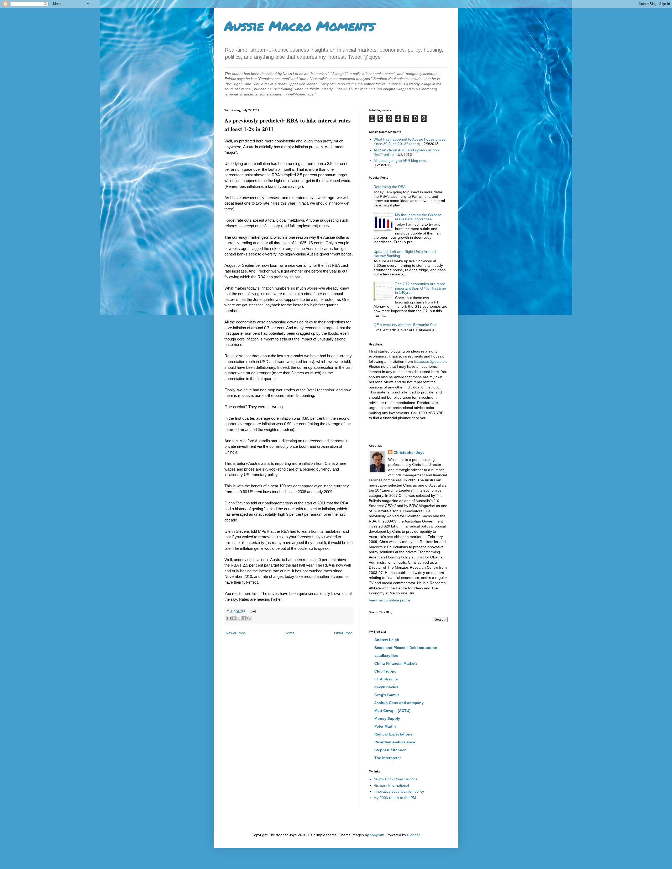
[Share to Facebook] (243, 618)
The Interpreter (387, 758)
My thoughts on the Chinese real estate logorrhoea (418, 217)
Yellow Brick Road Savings (395, 779)
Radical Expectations (393, 734)
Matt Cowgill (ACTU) (392, 710)
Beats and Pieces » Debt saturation (405, 648)
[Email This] (229, 618)
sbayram (377, 835)
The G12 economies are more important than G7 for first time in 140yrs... (420, 288)
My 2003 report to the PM (395, 798)
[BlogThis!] (234, 618)
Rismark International (391, 785)
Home (290, 633)
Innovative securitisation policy (399, 791)
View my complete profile (389, 600)
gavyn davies (386, 687)
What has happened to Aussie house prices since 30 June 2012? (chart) (409, 141)
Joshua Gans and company (399, 703)
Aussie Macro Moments (299, 26)
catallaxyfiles (386, 655)
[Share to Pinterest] (248, 618)
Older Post (343, 633)
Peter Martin (385, 726)
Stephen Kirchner (390, 750)
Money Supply (387, 718)
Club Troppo (385, 671)
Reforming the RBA (390, 187)
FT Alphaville (386, 679)
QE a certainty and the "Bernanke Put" (405, 325)
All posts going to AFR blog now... (401, 160)
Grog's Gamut (386, 695)
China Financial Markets (396, 663)
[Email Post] (252, 611)
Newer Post (235, 633)
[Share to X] (239, 618)
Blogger (413, 835)
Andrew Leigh (386, 640)
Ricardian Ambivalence (394, 742)
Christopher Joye (408, 452)
